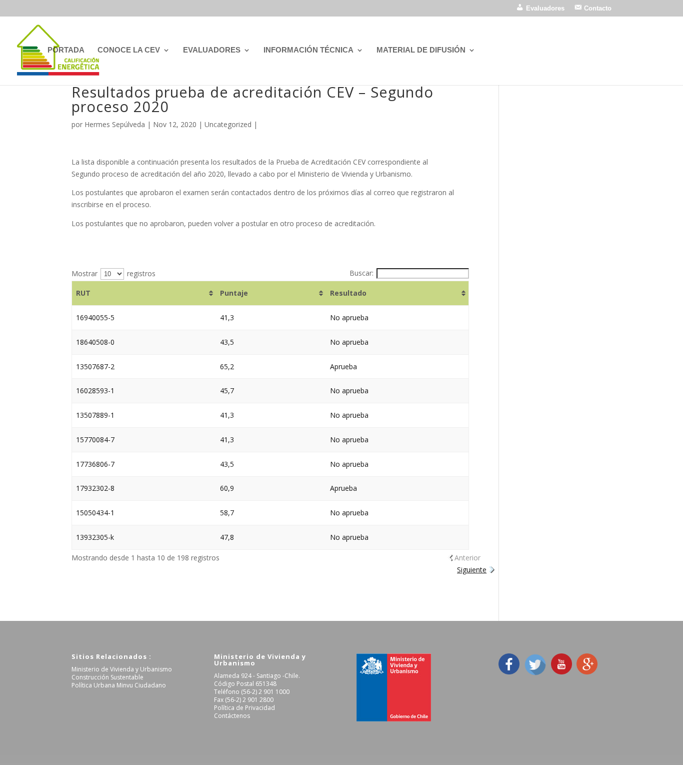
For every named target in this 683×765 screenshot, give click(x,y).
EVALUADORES (211, 50)
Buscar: (362, 273)
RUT (83, 293)
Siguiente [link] (471, 569)
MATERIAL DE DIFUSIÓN (421, 50)
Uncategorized (228, 124)
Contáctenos (232, 715)
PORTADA (66, 50)
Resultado (348, 293)
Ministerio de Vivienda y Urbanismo (122, 669)
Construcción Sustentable (108, 677)
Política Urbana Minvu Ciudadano (119, 685)
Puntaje (234, 293)
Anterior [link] (467, 557)
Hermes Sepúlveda (114, 124)
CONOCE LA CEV (129, 50)
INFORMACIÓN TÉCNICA (309, 50)
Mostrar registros (114, 273)
